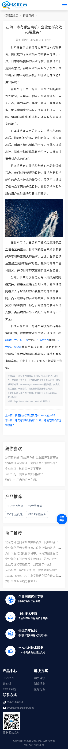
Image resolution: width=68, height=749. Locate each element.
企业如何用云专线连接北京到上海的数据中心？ (34, 547)
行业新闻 (28, 15)
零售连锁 (39, 678)
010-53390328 (15, 702)
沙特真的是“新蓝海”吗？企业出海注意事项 (31, 457)
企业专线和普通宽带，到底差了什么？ (29, 564)
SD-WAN (43, 340)
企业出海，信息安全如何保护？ (24, 474)
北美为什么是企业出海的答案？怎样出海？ (31, 463)
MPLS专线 (9, 689)
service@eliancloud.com (20, 707)
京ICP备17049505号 (34, 745)
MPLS (24, 340)
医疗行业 (39, 689)
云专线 (7, 683)
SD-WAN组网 (15, 506)
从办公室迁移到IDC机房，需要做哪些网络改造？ (35, 570)
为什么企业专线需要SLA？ (22, 581)
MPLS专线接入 (37, 514)
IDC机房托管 (15, 514)
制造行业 (39, 683)
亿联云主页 (11, 15)
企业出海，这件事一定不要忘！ (24, 468)
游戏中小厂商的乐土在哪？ (22, 479)
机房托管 (11, 340)
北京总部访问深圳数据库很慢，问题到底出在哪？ (36, 542)
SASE (18, 347)
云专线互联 (35, 506)
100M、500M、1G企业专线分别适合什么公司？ (34, 575)
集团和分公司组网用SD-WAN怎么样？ (35, 415)
